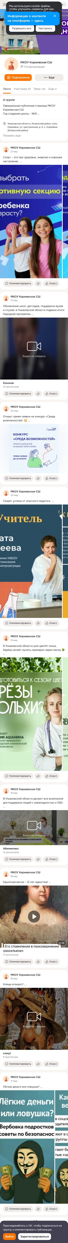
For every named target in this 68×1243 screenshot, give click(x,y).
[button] (18, 77)
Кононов (8, 383)
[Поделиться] (38, 284)
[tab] (7, 89)
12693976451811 (13, 951)
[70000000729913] (6, 149)
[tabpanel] (34, 679)
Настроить (45, 28)
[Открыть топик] (34, 159)
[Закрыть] (55, 16)
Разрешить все (21, 28)
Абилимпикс (11, 848)
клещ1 (7, 1053)
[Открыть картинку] (31, 221)
